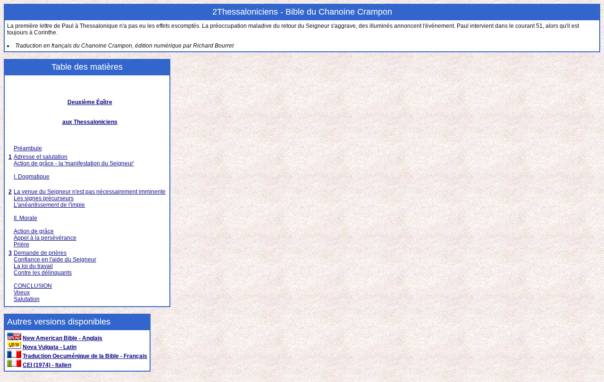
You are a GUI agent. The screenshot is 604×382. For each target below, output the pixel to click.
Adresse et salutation (40, 157)
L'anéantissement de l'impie (49, 205)
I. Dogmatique (32, 176)
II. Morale (25, 218)
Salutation (27, 299)
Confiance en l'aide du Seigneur (55, 259)
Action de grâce (34, 231)
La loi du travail (33, 266)
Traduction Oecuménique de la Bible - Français (85, 356)
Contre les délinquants (43, 272)
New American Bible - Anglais (62, 338)
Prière (21, 244)
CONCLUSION (33, 286)
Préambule (28, 148)
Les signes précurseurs (44, 198)
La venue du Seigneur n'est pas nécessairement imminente (90, 191)
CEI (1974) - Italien (47, 365)
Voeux (22, 292)
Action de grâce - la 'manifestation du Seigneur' (74, 163)
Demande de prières (40, 253)
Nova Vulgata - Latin (49, 347)
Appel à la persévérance (45, 238)
